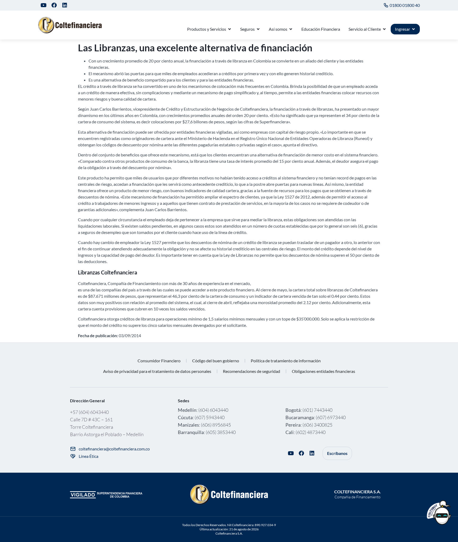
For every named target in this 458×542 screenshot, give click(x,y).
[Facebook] (54, 5)
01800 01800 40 (405, 5)
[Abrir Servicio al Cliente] (384, 29)
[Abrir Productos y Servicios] (229, 29)
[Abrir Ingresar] (413, 29)
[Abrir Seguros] (258, 29)
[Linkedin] (64, 5)
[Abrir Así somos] (291, 29)
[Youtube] (43, 5)
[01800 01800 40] (386, 5)
